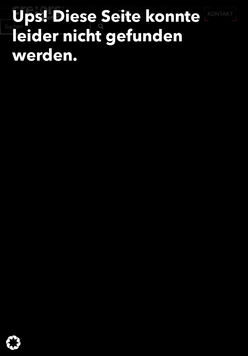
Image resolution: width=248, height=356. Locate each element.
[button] (13, 342)
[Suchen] (101, 27)
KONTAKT (220, 14)
